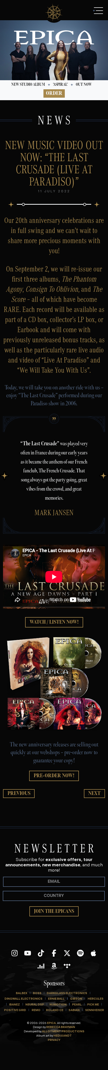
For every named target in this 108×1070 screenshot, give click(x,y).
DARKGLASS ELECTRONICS (67, 993)
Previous (19, 793)
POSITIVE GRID (15, 1010)
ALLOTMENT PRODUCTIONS (63, 1031)
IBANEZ (14, 1004)
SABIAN (74, 1010)
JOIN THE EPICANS (54, 911)
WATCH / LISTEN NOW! (54, 622)
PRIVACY (54, 1040)
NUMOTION (58, 1004)
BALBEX (21, 993)
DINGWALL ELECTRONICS (23, 999)
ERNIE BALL (56, 999)
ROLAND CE (54, 1010)
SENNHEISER (94, 1010)
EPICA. (52, 1023)
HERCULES (95, 999)
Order (54, 93)
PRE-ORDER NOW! (54, 775)
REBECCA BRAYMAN (60, 1027)
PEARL (77, 1004)
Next (94, 793)
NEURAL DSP (34, 1004)
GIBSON (76, 999)
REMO (36, 1010)
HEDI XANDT (62, 1036)
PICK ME (93, 1004)
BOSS (37, 993)
